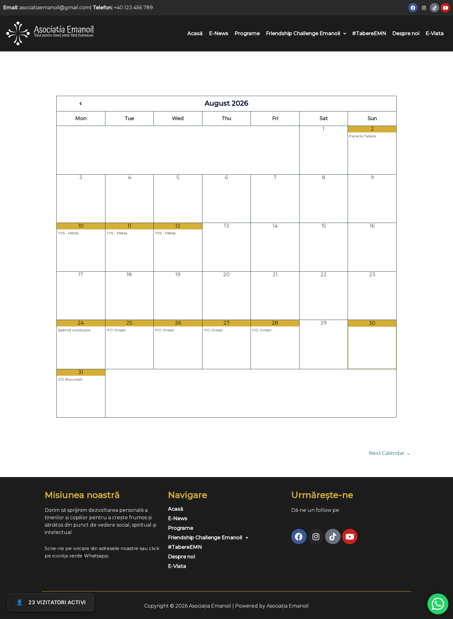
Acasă (195, 33)
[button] (306, 33)
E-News (218, 33)
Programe (247, 33)
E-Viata (435, 33)
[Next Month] (372, 104)
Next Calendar (390, 453)
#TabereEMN (369, 33)
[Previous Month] (81, 104)
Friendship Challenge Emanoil (303, 33)
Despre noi (405, 33)
